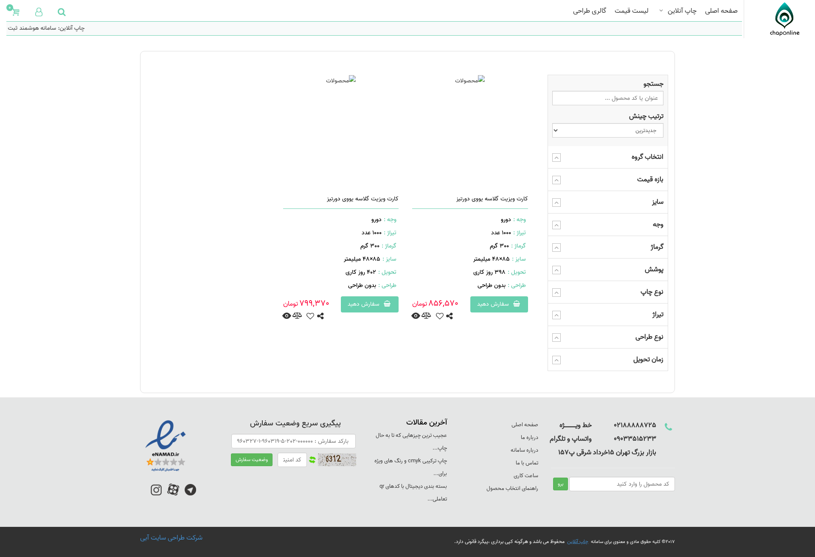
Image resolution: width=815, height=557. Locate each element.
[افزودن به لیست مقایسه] (426, 316)
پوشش (654, 269)
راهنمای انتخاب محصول (512, 488)
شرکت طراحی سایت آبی (171, 537)
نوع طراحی (649, 337)
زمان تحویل (648, 359)
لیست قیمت (632, 10)
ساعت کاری (526, 475)
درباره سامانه (524, 450)
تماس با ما (527, 463)
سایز (657, 202)
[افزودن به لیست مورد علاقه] (439, 316)
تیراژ (657, 314)
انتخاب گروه (647, 157)
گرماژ (657, 247)
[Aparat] (173, 494)
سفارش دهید (494, 304)
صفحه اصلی (721, 10)
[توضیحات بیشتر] (416, 316)
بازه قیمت (650, 179)
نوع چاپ (652, 292)
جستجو (653, 84)
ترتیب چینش (646, 116)
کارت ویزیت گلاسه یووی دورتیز (492, 199)
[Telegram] (190, 494)
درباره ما (529, 437)
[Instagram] (156, 494)
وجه (658, 224)
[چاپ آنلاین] (776, 19)
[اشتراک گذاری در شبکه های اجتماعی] (449, 316)
